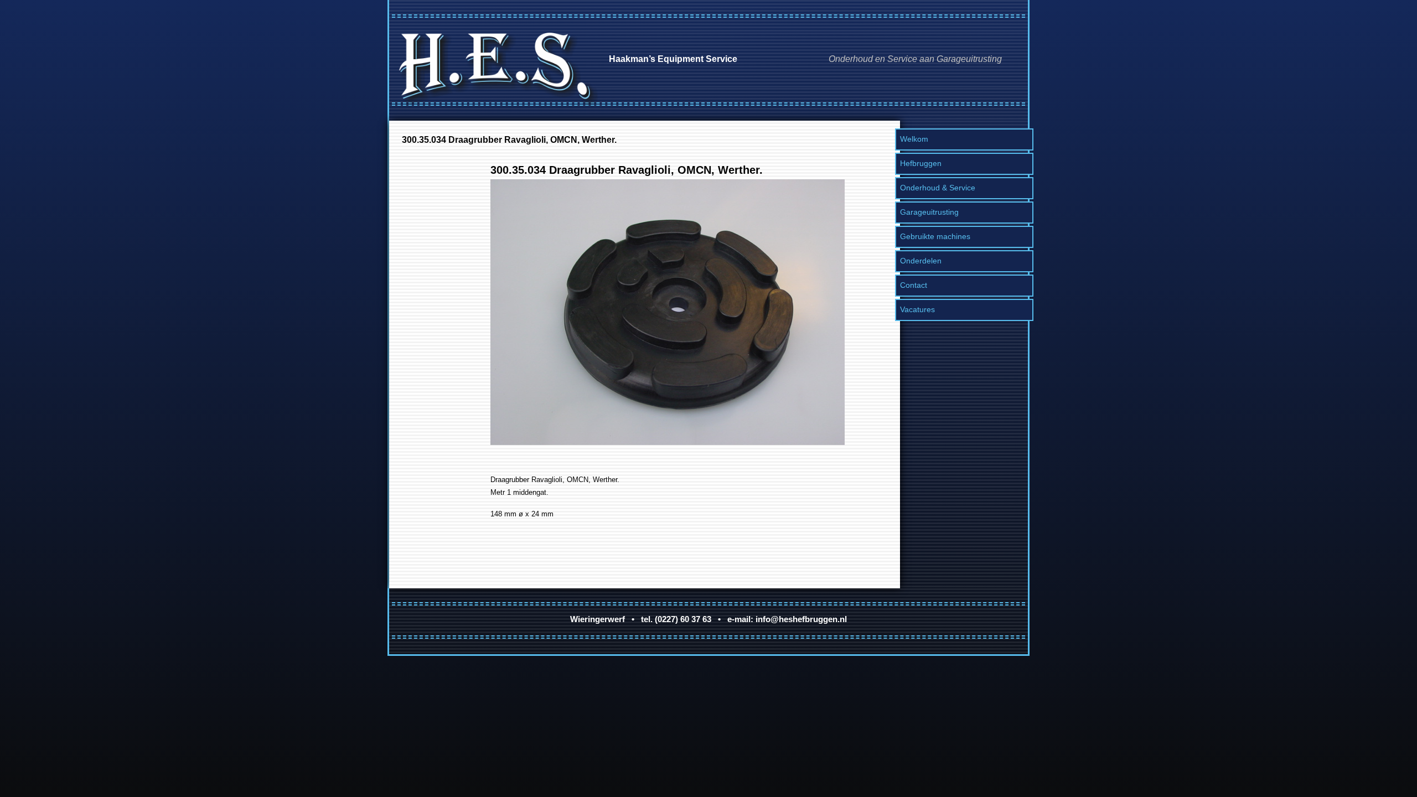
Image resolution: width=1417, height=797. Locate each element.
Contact (913, 285)
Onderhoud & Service (937, 187)
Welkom (914, 138)
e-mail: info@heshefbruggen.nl (787, 619)
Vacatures (917, 309)
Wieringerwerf (597, 619)
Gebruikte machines (935, 236)
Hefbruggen (921, 163)
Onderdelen (921, 260)
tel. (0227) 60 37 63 (676, 619)
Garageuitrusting (929, 212)
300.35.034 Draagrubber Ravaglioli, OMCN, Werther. (509, 139)
